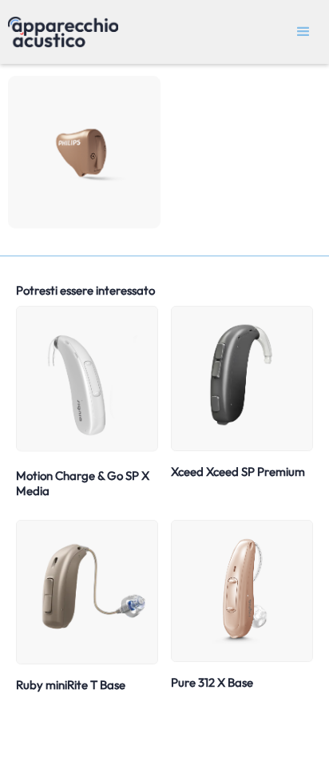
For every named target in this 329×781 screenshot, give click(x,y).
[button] (303, 32)
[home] (59, 32)
